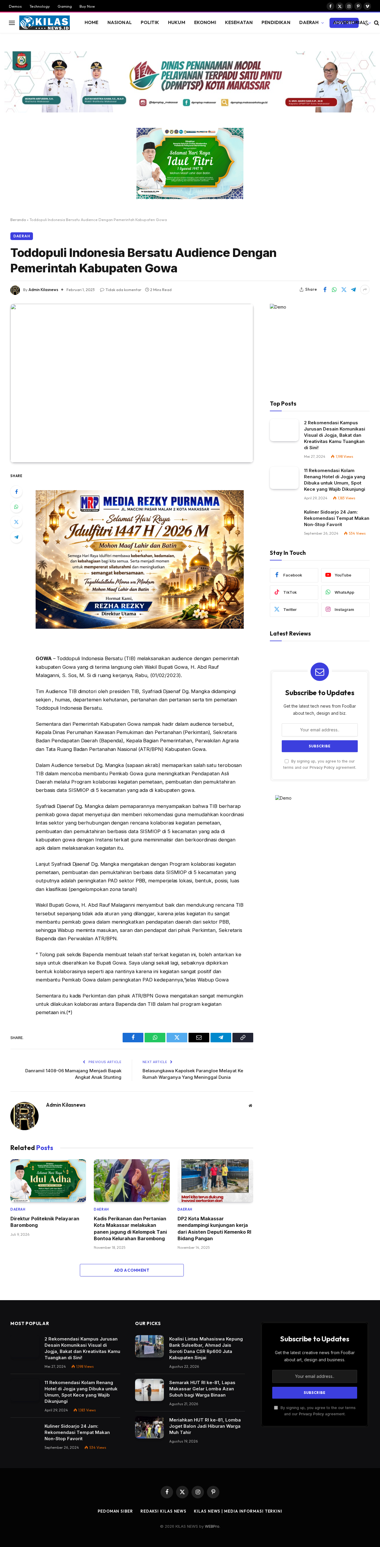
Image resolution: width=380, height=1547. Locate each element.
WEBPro (212, 1526)
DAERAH (309, 22)
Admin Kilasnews (43, 289)
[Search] (376, 22)
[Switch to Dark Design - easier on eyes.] (366, 22)
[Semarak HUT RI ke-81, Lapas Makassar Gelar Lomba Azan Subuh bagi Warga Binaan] (149, 1390)
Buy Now (87, 6)
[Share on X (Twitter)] (343, 289)
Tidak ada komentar (123, 289)
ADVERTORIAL (349, 22)
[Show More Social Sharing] (365, 289)
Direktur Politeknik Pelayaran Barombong (44, 1222)
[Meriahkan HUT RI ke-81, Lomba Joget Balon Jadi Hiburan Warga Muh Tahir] (149, 1427)
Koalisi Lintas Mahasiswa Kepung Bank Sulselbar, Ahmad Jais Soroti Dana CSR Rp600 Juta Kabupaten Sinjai (206, 1348)
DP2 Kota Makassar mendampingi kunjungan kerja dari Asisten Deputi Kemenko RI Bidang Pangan (214, 1228)
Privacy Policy (322, 767)
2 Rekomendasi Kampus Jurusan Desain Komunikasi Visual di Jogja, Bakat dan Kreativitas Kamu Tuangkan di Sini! (334, 435)
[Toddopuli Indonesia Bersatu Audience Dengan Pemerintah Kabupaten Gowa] (131, 383)
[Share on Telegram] (353, 289)
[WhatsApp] (16, 507)
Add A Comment (131, 1270)
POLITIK (150, 22)
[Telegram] (16, 537)
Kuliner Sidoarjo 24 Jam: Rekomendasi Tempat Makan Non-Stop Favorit (336, 518)
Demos (15, 6)
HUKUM (176, 22)
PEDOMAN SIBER (115, 1511)
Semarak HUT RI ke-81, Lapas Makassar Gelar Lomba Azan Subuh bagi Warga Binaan (202, 1389)
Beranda (18, 219)
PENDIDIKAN (276, 22)
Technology (39, 6)
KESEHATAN (239, 22)
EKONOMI (205, 22)
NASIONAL (119, 22)
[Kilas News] (44, 22)
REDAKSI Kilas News (163, 1511)
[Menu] (12, 22)
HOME (92, 22)
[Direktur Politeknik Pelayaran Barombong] (48, 1180)
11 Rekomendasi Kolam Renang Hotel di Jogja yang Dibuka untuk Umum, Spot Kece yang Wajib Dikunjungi (334, 480)
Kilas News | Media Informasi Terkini (238, 1511)
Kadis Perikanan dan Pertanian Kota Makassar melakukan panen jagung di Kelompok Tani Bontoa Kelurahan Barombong (130, 1228)
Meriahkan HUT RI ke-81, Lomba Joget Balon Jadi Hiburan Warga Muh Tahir (205, 1426)
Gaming (65, 6)
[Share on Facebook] (324, 289)
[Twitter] (16, 522)
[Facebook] (16, 492)
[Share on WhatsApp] (334, 289)
